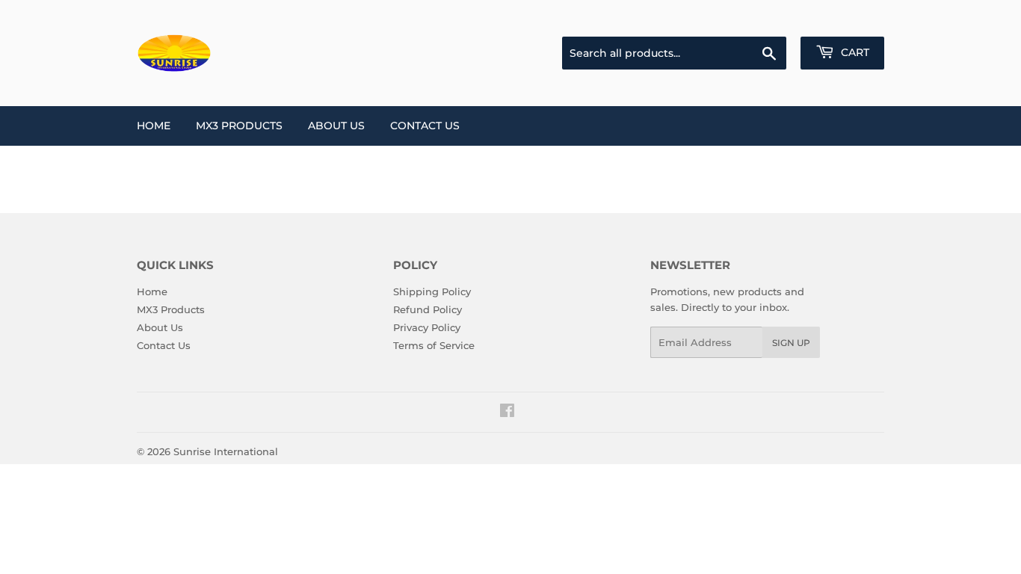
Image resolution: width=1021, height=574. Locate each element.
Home (153, 125)
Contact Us (425, 125)
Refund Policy (427, 309)
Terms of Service (434, 345)
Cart (853, 52)
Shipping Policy (432, 291)
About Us (336, 125)
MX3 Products (239, 125)
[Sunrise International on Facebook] (507, 413)
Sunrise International (225, 451)
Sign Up (791, 342)
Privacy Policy (426, 327)
